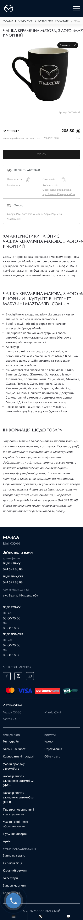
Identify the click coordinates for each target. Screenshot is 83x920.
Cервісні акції (12, 863)
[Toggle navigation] (76, 9)
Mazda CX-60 (12, 712)
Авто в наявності (14, 749)
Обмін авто (52, 756)
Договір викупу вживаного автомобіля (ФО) (18, 780)
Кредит (49, 741)
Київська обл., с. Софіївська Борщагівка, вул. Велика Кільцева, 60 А (58, 189)
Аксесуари (10, 878)
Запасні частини (14, 885)
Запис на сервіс (14, 855)
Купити (41, 154)
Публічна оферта (15, 834)
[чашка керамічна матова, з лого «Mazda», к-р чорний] (41, 73)
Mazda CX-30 (12, 719)
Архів (7, 841)
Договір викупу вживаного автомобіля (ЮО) (18, 797)
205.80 (68, 130)
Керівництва (11, 893)
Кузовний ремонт (15, 870)
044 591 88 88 (13, 569)
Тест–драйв (11, 741)
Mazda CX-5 (52, 712)
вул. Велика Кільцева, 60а (20, 595)
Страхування (53, 749)
